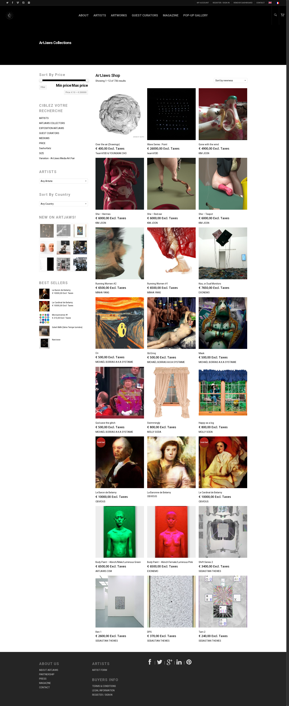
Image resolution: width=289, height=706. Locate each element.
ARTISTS (99, 15)
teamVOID (152, 153)
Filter (43, 87)
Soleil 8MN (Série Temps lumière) (67, 327)
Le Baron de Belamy (61, 290)
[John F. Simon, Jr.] (80, 231)
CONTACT (260, 3)
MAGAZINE (170, 15)
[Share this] (150, 663)
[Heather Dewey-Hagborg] (47, 247)
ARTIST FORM (99, 670)
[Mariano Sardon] (47, 264)
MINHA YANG (102, 292)
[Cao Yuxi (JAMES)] (63, 264)
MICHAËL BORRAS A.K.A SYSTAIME (114, 362)
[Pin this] (189, 663)
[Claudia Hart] (63, 247)
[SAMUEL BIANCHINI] (63, 231)
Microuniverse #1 (60, 315)
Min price (63, 85)
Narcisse (56, 340)
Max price (80, 85)
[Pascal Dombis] (80, 264)
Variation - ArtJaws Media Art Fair (57, 158)
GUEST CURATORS (145, 15)
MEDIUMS (44, 138)
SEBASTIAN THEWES (210, 571)
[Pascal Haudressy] (47, 231)
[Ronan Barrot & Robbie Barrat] (80, 247)
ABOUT (84, 15)
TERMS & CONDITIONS (104, 686)
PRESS (42, 678)
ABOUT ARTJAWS (48, 670)
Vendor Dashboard (243, 3)
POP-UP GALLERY (195, 15)
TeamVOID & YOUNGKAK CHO (111, 153)
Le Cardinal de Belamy (62, 302)
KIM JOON (204, 153)
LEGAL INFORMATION (103, 690)
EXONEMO (204, 292)
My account (203, 3)
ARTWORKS (119, 15)
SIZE (41, 153)
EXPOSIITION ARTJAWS (51, 128)
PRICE (42, 143)
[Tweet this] (160, 663)
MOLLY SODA (154, 432)
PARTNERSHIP (46, 674)
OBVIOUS (100, 501)
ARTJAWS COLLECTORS (52, 123)
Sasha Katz (45, 148)
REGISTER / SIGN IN (221, 3)
